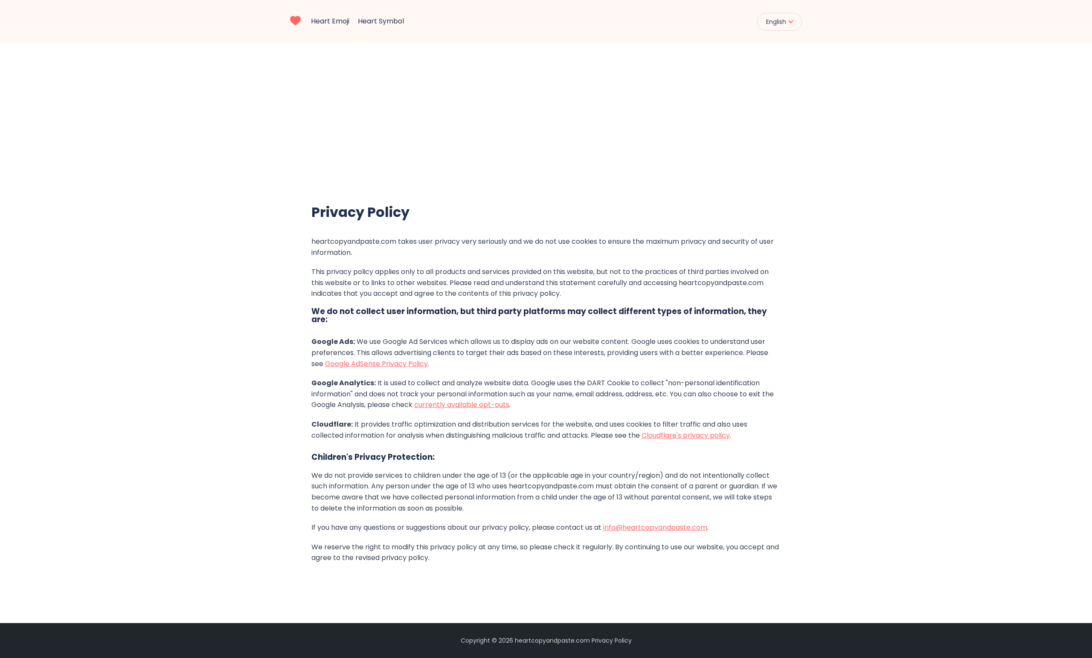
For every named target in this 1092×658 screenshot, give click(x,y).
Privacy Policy (612, 640)
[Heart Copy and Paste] (295, 19)
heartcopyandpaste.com (552, 640)
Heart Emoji (330, 21)
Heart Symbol (381, 21)
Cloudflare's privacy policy (686, 435)
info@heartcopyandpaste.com (655, 527)
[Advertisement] (546, 107)
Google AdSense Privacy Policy (376, 364)
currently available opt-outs (461, 405)
